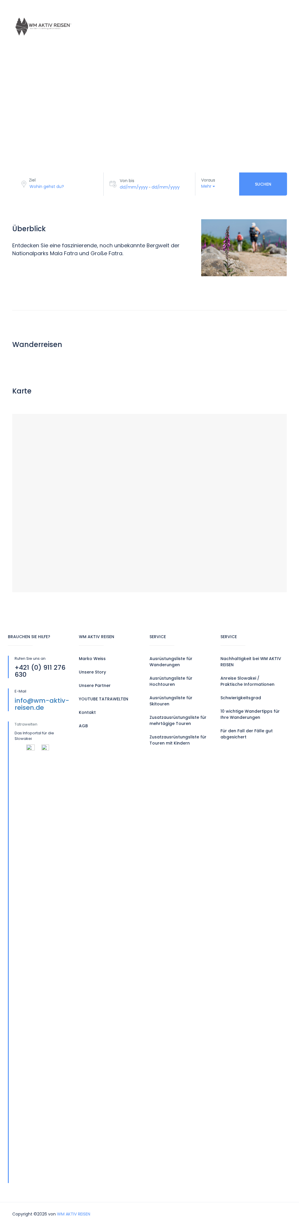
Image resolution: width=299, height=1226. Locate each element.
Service (172, 13)
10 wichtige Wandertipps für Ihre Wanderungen (250, 714)
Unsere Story (92, 672)
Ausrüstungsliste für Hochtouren (171, 681)
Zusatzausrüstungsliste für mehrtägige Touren (178, 720)
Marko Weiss (92, 659)
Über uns (205, 13)
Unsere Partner (95, 685)
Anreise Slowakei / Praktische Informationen (247, 681)
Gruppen (240, 13)
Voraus (208, 180)
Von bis (127, 181)
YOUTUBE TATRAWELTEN (103, 699)
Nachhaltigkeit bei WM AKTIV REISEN (250, 662)
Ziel (32, 180)
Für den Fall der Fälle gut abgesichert (246, 734)
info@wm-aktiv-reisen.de (42, 704)
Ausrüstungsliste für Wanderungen (171, 662)
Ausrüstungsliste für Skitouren (171, 701)
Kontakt (98, 40)
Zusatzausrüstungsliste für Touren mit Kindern (178, 740)
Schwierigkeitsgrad (240, 698)
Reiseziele (138, 13)
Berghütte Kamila (144, 40)
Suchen (263, 184)
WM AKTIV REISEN (73, 1214)
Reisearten (100, 13)
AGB (83, 726)
